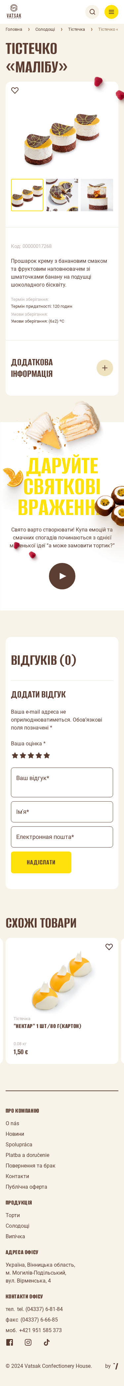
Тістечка (76, 29)
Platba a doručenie (27, 1155)
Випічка (15, 1236)
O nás (12, 1123)
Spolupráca (19, 1144)
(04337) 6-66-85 (39, 1320)
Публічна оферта (26, 1187)
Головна (14, 29)
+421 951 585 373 (40, 1330)
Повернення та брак (31, 1166)
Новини (15, 1134)
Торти (13, 1215)
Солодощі (45, 29)
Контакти (17, 1176)
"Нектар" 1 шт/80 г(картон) (48, 1026)
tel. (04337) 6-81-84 (40, 1309)
